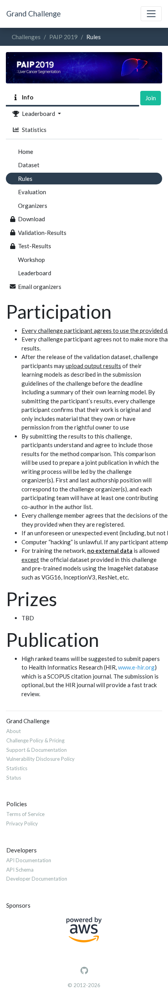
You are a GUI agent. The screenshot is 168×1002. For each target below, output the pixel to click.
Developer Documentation (36, 879)
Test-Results (34, 245)
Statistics (33, 129)
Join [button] (150, 97)
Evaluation (32, 191)
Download (31, 218)
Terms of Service (25, 814)
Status (13, 778)
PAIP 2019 (63, 36)
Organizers (32, 205)
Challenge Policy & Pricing (35, 740)
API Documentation (28, 860)
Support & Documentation (36, 750)
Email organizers (39, 286)
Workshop (31, 259)
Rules (25, 178)
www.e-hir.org (136, 667)
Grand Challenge (33, 13)
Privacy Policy (22, 823)
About (13, 731)
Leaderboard (38, 113)
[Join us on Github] (84, 971)
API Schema (20, 870)
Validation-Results (42, 232)
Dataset (28, 164)
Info (26, 97)
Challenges (26, 36)
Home (25, 151)
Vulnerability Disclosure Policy (40, 759)
